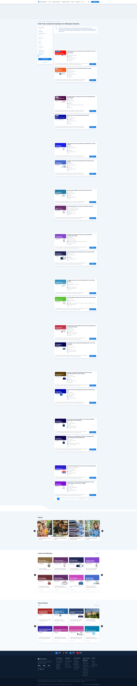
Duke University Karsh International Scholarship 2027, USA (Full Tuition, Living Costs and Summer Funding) (80, 482)
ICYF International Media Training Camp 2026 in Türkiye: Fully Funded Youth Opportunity (66, 638)
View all (97, 553)
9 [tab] (74, 543)
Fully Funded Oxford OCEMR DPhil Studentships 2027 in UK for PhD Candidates (81, 343)
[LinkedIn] (43, 669)
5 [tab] (67, 543)
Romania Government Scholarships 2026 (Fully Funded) (79, 68)
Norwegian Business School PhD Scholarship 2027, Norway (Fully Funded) (81, 281)
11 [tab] (73, 594)
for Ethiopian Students (50, 21)
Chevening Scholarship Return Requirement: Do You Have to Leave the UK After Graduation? (81, 638)
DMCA (93, 667)
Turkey (55, 681)
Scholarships (43, 21)
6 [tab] (69, 543)
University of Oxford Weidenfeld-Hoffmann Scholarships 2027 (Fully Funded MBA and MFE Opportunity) (80, 437)
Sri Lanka (39, 681)
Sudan (72, 681)
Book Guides (85, 675)
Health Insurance (86, 663)
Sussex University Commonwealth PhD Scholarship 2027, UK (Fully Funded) (81, 144)
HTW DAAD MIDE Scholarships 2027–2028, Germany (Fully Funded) (81, 297)
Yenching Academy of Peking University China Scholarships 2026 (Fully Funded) (81, 97)
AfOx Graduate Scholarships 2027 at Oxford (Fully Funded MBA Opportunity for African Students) (80, 420)
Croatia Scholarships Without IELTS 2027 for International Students (81, 466)
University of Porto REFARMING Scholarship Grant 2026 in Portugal (76, 569)
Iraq (57, 681)
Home (39, 21)
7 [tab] (70, 543)
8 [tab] (72, 543)
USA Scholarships (59, 661)
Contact (93, 662)
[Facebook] (38, 669)
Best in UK (67, 664)
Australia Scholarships (58, 665)
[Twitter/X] (41, 669)
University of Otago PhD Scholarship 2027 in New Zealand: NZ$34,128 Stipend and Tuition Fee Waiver (79, 373)
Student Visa (85, 662)
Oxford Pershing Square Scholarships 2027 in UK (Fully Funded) (80, 252)
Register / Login (95, 664)
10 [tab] (75, 543)
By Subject (58, 669)
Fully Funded (58, 21)
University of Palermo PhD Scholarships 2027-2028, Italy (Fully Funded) (80, 161)
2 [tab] (62, 543)
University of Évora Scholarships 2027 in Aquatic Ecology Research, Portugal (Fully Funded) (81, 326)
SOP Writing (76, 669)
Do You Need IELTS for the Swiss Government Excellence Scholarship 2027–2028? (81, 621)
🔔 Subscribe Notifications (85, 660)
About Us (93, 661)
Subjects (39, 42)
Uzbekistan (83, 681)
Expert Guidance (77, 666)
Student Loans (85, 665)
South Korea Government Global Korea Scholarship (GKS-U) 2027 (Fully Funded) (81, 51)
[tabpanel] (45, 530)
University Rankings (68, 661)
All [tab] (39, 605)
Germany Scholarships (58, 667)
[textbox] (45, 30)
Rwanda (75, 681)
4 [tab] (66, 543)
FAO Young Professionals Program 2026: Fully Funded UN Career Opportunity (50, 638)
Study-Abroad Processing (76, 662)
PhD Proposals (76, 667)
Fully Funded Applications (76, 664)
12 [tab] (74, 594)
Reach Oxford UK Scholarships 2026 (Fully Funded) (78, 115)
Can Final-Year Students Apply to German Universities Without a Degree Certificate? (97, 638)
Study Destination (41, 33)
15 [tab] (79, 594)
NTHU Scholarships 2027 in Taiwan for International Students (80, 206)
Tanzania (47, 681)
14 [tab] (78, 594)
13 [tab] (76, 594)
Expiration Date (41, 53)
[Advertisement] (68, 11)
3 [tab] (64, 543)
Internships (85, 668)
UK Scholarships (59, 662)
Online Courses (85, 672)
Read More (92, 156)
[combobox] (45, 29)
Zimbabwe (60, 681)
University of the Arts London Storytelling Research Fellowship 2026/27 (92, 569)
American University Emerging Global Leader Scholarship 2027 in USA (81, 390)
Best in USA (67, 662)
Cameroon (65, 681)
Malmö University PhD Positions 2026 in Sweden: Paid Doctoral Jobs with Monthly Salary (65, 621)
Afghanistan (43, 681)
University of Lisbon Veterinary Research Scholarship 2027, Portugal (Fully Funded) (79, 235)
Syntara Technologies (95, 684)
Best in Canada (67, 665)
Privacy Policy (94, 665)
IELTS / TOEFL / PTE (86, 666)
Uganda (51, 681)
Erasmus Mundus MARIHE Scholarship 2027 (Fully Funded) (79, 190)
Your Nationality (41, 27)
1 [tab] (61, 543)
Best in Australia (68, 667)
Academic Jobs (85, 669)
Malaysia (78, 681)
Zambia (69, 681)
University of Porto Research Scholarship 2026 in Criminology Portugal (76, 587)
